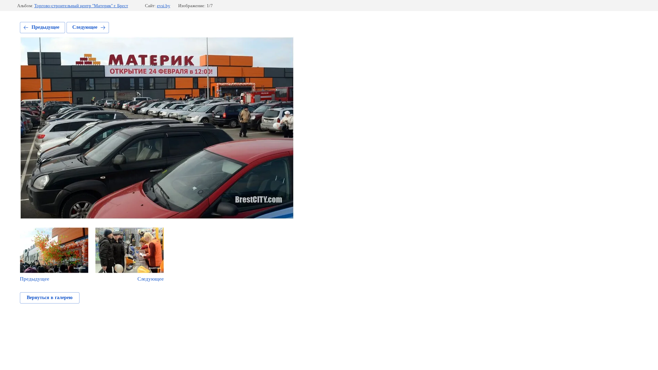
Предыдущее (45, 27)
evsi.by (163, 5)
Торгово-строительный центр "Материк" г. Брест (81, 5)
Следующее (84, 27)
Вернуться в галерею (50, 297)
